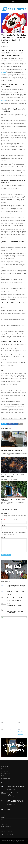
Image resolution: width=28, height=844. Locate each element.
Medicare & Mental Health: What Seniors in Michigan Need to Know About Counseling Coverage (11, 450)
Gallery (3, 815)
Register (3, 819)
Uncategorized (17, 44)
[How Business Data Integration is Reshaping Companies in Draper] (4, 732)
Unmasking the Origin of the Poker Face (17, 418)
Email (15, 519)
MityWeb (17, 841)
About (2, 812)
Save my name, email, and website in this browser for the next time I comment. (14, 533)
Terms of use (4, 824)
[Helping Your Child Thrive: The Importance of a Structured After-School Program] (13, 732)
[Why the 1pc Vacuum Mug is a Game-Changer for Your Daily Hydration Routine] (13, 725)
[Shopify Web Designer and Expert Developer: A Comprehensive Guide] (22, 732)
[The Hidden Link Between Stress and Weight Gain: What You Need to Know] (4, 725)
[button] (14, 1)
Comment (4, 537)
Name (3, 519)
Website (3, 525)
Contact (3, 817)
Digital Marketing (7, 766)
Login (2, 821)
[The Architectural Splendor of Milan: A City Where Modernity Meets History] (14, 464)
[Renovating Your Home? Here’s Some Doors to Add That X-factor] (14, 489)
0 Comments (5, 46)
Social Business (6, 773)
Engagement (6, 771)
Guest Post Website (6, 826)
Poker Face (4, 418)
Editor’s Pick (6, 768)
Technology (5, 775)
